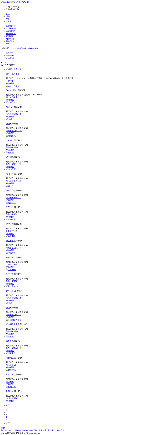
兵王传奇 (10, 274)
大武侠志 (10, 140)
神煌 (8, 308)
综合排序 (10, 53)
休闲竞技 (10, 264)
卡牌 (8, 81)
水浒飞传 (10, 107)
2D (20, 114)
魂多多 (9, 341)
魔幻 (16, 198)
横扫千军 (10, 174)
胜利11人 (10, 391)
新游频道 (22, 48)
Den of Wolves (11, 90)
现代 (16, 348)
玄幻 (16, 131)
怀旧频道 (10, 36)
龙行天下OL (11, 291)
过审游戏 (10, 21)
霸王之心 (10, 190)
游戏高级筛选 (34, 48)
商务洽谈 (33, 430)
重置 (3, 428)
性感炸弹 (10, 257)
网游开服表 (11, 34)
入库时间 (10, 58)
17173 (13, 48)
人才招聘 (15, 430)
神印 (8, 124)
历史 (16, 164)
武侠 (16, 114)
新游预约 (10, 41)
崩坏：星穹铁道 (13, 74)
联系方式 (42, 430)
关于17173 (5, 430)
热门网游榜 (11, 28)
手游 (8, 19)
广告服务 (24, 430)
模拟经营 (10, 398)
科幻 (12, 81)
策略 (8, 231)
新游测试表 (11, 31)
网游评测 (10, 39)
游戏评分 (10, 55)
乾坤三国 (10, 224)
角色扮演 (10, 114)
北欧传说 (10, 374)
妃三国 (9, 157)
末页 (8, 423)
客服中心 (51, 430)
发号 (8, 44)
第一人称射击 (12, 97)
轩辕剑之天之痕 (13, 324)
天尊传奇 (10, 207)
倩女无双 (10, 358)
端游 (8, 16)
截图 (12, 83)
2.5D (20, 131)
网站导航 (61, 430)
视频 (8, 83)
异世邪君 (10, 241)
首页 (8, 14)
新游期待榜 (11, 26)
